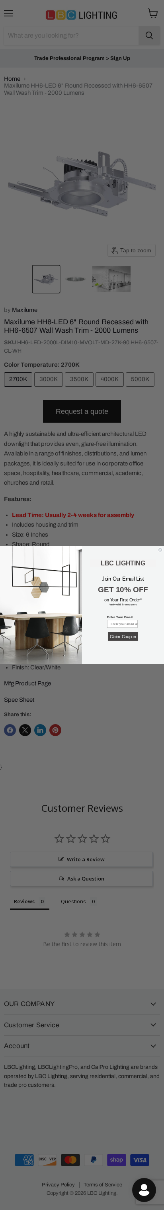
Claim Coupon (123, 636)
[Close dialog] (160, 550)
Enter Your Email (120, 617)
